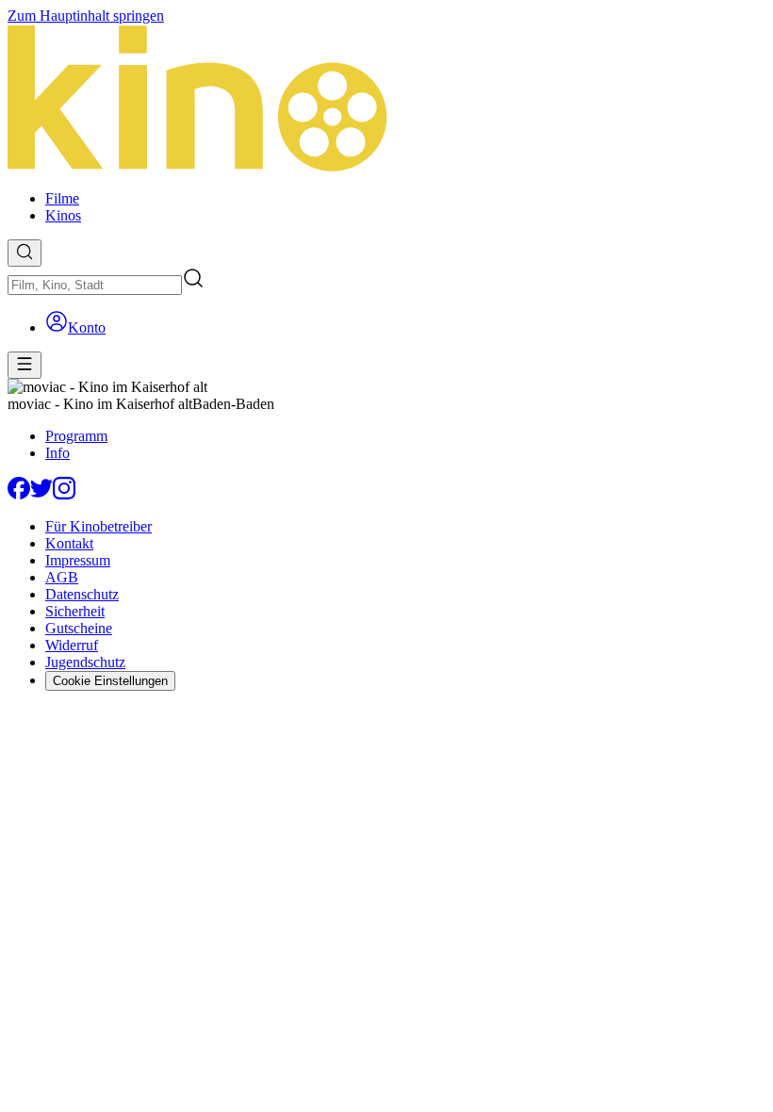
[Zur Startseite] (386, 100)
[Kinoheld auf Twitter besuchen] (41, 494)
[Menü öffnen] (24, 365)
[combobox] (95, 285)
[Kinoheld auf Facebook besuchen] (19, 494)
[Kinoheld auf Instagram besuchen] (64, 494)
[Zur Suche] (24, 253)
